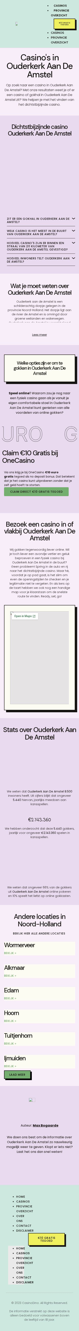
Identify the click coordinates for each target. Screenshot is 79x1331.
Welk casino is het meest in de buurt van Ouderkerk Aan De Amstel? (37, 232)
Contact (24, 1226)
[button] (43, 22)
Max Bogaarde (45, 1125)
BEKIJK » (10, 953)
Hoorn (11, 1013)
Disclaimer (25, 1231)
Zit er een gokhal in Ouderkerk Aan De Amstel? (38, 220)
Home (20, 1197)
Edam (11, 990)
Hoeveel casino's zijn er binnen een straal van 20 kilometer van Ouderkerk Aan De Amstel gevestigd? (37, 246)
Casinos (23, 1201)
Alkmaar (14, 968)
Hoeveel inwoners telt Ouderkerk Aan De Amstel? (38, 260)
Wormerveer (19, 945)
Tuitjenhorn (18, 1036)
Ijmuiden (15, 1058)
